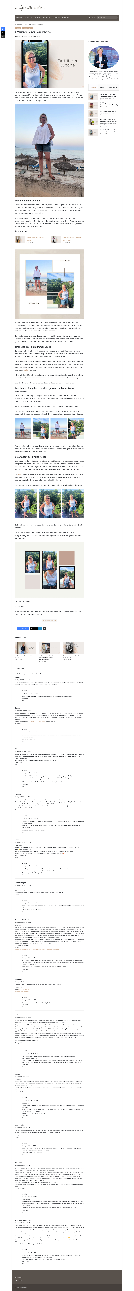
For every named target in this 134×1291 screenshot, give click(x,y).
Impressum (18, 1277)
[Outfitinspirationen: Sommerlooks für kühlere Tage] (93, 105)
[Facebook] (3, 29)
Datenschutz (18, 1280)
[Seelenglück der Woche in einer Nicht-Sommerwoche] (93, 113)
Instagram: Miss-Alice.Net (22, 991)
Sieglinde (18, 1162)
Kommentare (113, 87)
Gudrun (18, 677)
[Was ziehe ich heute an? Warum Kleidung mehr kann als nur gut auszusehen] (93, 96)
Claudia (18, 794)
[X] (3, 33)
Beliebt (102, 87)
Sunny (17, 708)
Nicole (18, 36)
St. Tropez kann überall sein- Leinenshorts (32, 673)
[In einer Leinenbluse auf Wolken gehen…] (25, 648)
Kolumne (56, 17)
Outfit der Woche (27, 28)
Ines (16, 1015)
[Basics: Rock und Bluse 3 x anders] (20, 239)
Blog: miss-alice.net (23, 989)
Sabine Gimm (20, 1125)
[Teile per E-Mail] (44, 628)
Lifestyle (37, 17)
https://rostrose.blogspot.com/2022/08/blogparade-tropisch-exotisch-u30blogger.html (37, 949)
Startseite (19, 17)
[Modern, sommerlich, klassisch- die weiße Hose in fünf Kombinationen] (49, 648)
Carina (17, 1074)
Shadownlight (20, 883)
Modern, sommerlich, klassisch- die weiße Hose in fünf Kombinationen (49, 657)
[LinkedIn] (40, 628)
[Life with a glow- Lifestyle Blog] (30, 7)
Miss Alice (19, 979)
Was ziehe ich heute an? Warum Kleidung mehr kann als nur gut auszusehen (108, 96)
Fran (17, 749)
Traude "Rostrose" (22, 919)
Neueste (93, 87)
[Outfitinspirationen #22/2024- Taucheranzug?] (56, 239)
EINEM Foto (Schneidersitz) (38, 721)
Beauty (27, 17)
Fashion (46, 17)
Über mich (65, 17)
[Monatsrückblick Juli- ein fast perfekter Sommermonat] (93, 132)
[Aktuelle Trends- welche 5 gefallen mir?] (73, 648)
